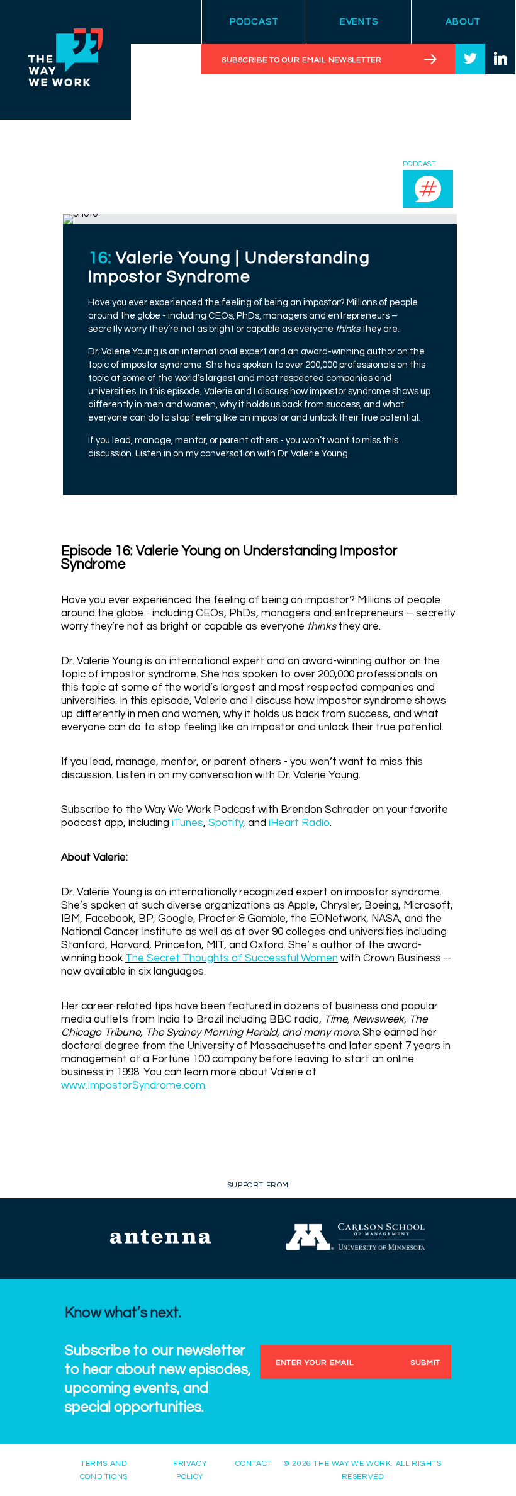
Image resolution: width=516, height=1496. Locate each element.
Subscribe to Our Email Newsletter (302, 60)
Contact (253, 1463)
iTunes (187, 823)
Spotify (225, 823)
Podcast (254, 21)
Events (359, 21)
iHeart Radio (299, 823)
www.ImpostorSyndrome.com (133, 1085)
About (463, 21)
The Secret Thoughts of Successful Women (231, 958)
